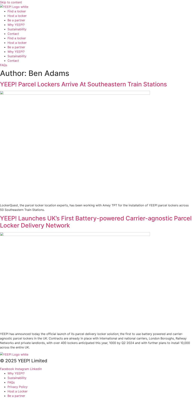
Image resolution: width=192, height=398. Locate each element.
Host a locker (17, 16)
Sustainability (17, 29)
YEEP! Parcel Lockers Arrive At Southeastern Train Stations (83, 84)
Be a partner (16, 20)
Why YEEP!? (16, 25)
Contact (13, 34)
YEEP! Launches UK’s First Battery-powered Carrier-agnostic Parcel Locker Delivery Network (96, 222)
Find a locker (17, 11)
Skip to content (11, 2)
